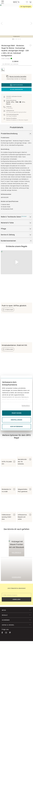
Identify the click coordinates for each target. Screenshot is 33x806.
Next (31, 23)
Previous (2, 23)
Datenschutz (26, 405)
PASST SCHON (16, 413)
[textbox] (16, 595)
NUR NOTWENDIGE (16, 426)
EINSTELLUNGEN (16, 419)
